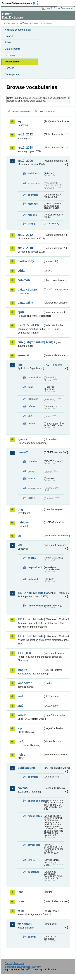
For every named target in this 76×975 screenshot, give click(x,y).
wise (21, 910)
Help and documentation (18, 29)
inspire (22, 669)
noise (21, 754)
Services (9, 68)
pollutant (33, 579)
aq (19, 121)
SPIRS (31, 860)
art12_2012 (25, 134)
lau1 (20, 696)
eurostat (23, 355)
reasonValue (35, 816)
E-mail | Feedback (14, 963)
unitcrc (32, 423)
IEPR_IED (24, 653)
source (31, 478)
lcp (20, 728)
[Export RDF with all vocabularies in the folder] (66, 165)
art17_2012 (25, 234)
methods (33, 203)
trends (31, 223)
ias (20, 535)
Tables (8, 42)
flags (30, 387)
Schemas (10, 55)
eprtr (21, 312)
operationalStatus (35, 800)
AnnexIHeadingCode (35, 605)
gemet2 (23, 452)
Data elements (12, 48)
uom (21, 901)
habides (23, 522)
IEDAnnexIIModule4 (30, 636)
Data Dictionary (31, 23)
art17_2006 (25, 160)
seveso (23, 788)
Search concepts (47, 111)
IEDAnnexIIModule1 (30, 592)
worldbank (25, 924)
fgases (22, 439)
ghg (20, 509)
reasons (32, 214)
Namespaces (12, 74)
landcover (25, 683)
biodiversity (26, 261)
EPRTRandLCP (28, 325)
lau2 (20, 705)
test (20, 891)
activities (33, 173)
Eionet (19, 23)
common (24, 280)
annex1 (32, 557)
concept (32, 461)
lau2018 (23, 715)
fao (20, 364)
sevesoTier (34, 844)
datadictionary (28, 289)
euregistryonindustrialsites (30, 342)
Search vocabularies (21, 111)
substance (33, 871)
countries (33, 194)
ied (20, 545)
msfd (21, 741)
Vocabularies (12, 61)
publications (26, 767)
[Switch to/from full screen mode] (54, 8)
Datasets (9, 36)
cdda (21, 270)
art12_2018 (25, 147)
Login (48, 8)
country (32, 936)
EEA (20, 3)
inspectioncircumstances (35, 567)
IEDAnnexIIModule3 (30, 619)
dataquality (25, 302)
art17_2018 (25, 248)
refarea (31, 406)
